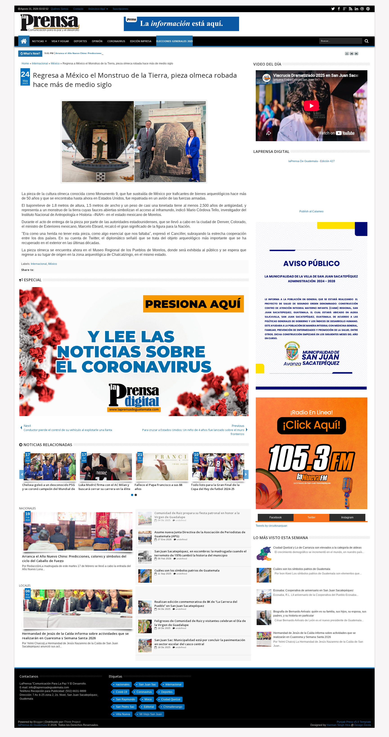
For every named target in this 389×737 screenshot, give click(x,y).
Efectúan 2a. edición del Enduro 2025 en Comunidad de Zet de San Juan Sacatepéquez (198, 606)
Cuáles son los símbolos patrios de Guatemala (301, 569)
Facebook (339, 9)
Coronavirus (144, 692)
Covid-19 (121, 692)
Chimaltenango (172, 706)
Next (22, 474)
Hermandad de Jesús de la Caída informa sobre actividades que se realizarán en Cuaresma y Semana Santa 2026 (75, 635)
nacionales (122, 684)
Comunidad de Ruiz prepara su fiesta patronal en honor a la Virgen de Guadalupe (197, 534)
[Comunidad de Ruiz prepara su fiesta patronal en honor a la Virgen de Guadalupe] (145, 537)
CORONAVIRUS (116, 41)
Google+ (345, 9)
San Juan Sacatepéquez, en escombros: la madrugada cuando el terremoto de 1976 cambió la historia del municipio (200, 572)
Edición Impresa (140, 41)
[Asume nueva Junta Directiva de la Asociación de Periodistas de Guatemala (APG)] (145, 557)
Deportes (80, 41)
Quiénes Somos (59, 8)
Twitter (333, 9)
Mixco (148, 699)
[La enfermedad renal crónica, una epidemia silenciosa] (145, 518)
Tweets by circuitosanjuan (271, 525)
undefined (181, 516)
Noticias (38, 41)
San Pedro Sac (125, 706)
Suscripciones (120, 8)
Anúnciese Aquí (96, 8)
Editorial (149, 706)
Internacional (39, 263)
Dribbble (362, 9)
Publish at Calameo (311, 211)
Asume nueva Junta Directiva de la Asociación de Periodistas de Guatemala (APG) (199, 553)
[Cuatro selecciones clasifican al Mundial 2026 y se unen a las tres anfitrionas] (106, 466)
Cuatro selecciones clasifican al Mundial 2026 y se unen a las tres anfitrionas (102, 487)
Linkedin (356, 9)
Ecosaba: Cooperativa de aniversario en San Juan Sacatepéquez (313, 590)
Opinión (97, 41)
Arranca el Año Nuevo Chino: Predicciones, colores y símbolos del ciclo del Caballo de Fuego (107, 53)
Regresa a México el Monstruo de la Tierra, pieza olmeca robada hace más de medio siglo (135, 79)
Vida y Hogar (60, 41)
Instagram (347, 517)
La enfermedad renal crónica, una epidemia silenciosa (193, 513)
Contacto (78, 8)
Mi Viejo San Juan (151, 714)
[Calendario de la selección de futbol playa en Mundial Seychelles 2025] (50, 466)
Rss (350, 9)
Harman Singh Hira (338, 725)
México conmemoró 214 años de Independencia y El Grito (157, 487)
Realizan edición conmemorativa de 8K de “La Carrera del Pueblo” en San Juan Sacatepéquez (195, 625)
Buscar (366, 41)
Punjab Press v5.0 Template (354, 721)
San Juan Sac (147, 684)
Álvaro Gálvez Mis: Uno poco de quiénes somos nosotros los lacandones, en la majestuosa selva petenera (216, 487)
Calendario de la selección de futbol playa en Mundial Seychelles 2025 (48, 487)
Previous (246, 474)
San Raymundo (125, 699)
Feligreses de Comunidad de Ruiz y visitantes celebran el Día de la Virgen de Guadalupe (200, 644)
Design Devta (362, 725)
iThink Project (72, 721)
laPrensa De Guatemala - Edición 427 (311, 161)
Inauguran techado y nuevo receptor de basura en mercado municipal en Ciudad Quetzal (197, 592)
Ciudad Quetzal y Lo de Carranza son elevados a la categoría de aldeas (317, 547)
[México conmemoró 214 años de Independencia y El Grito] (162, 466)
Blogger (38, 721)
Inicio (23, 41)
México (52, 263)
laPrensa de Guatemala (32, 725)
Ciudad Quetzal (170, 699)
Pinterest (368, 9)
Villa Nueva (123, 714)
